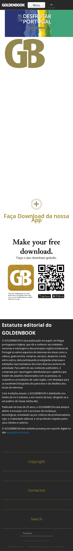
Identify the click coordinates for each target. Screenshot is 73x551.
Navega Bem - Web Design (54, 547)
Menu (36, 5)
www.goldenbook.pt (17, 432)
